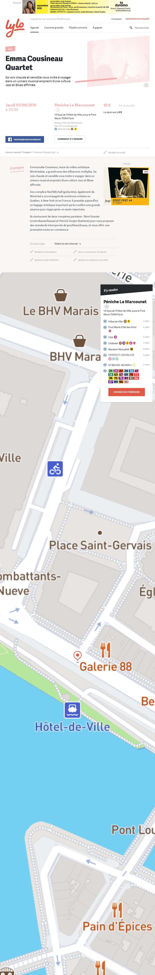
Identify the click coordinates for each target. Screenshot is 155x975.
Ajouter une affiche (132, 85)
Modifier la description (46, 252)
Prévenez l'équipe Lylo (30, 152)
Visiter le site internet (66, 243)
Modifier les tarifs (116, 152)
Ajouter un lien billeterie (46, 260)
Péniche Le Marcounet (74, 105)
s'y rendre (70, 139)
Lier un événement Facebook (92, 252)
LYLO (15, 28)
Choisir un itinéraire (127, 392)
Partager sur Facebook (27, 139)
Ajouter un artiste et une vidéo (93, 260)
